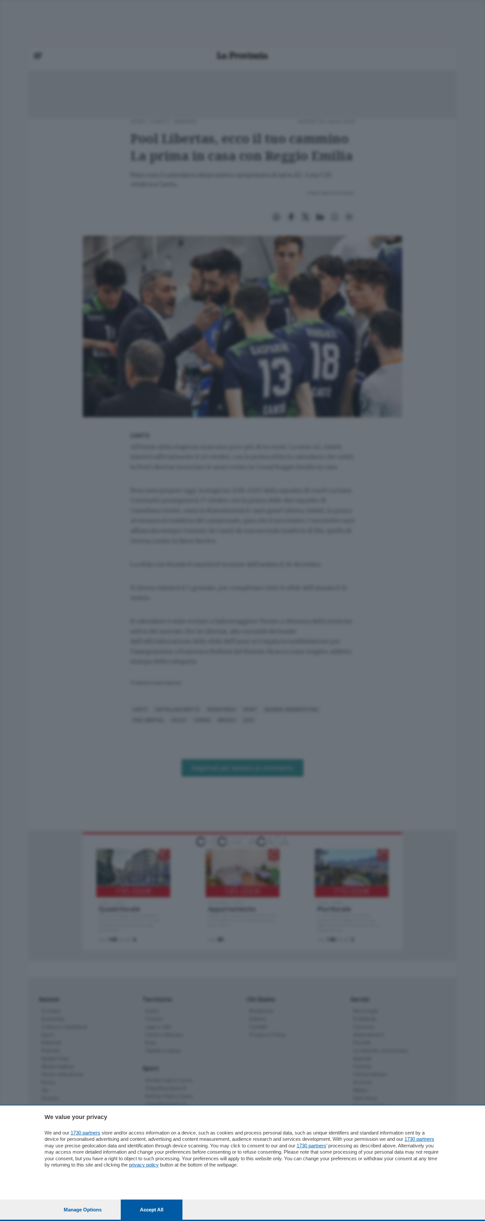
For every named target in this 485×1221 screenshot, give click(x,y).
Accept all (151, 1209)
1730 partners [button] (85, 1133)
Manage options (83, 1209)
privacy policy (144, 1165)
